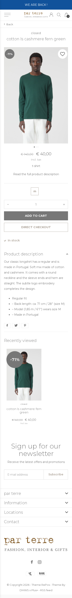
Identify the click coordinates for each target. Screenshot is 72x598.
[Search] (59, 15)
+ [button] (64, 204)
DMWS (24, 590)
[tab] (36, 254)
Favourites (62, 54)
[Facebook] (32, 562)
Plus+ (34, 590)
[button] (7, 15)
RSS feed (46, 590)
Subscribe (55, 474)
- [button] (8, 204)
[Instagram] (39, 562)
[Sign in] (51, 15)
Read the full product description (36, 174)
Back (9, 24)
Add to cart (36, 216)
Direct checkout (36, 227)
